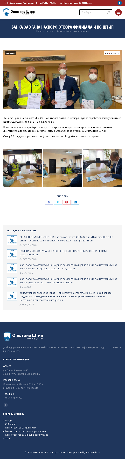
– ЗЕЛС (7, 438)
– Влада (7, 420)
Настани (10, 53)
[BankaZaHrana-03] (62, 168)
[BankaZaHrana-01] (102, 168)
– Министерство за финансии (19, 427)
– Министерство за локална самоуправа (25, 434)
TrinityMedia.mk (93, 452)
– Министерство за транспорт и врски (24, 431)
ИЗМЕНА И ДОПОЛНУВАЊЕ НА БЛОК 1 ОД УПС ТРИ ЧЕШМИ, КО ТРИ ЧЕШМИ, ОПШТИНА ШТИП (63, 252)
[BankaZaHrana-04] (22, 168)
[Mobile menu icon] (118, 12)
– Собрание (9, 424)
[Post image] (12, 240)
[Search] (108, 12)
